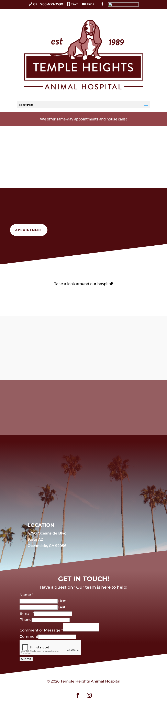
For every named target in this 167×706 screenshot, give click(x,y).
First (62, 601)
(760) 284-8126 (88, 349)
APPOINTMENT (28, 230)
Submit (26, 658)
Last (61, 607)
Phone (26, 619)
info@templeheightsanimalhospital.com (90, 362)
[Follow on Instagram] (89, 695)
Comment (29, 636)
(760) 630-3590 (88, 343)
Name (26, 594)
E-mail (27, 613)
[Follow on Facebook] (78, 695)
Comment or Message (41, 630)
